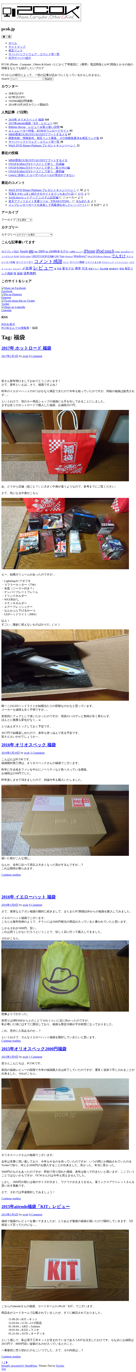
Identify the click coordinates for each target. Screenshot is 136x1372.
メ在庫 (27, 268)
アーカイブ (8, 219)
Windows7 (80, 256)
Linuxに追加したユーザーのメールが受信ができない (41, 175)
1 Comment (35, 1056)
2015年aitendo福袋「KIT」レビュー (30, 123)
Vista (62, 256)
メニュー (17, 269)
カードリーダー (24, 262)
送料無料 (29, 273)
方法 (85, 268)
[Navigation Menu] (9, 37)
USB (56, 256)
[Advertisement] (68, 368)
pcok (25, 356)
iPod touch (105, 250)
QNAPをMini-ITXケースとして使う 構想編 (36, 171)
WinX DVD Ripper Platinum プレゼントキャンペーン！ (42, 145)
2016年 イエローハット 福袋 (28, 897)
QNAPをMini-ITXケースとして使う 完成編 (36, 163)
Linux (117, 251)
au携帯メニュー (76, 252)
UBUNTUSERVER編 (43, 256)
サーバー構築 (77, 262)
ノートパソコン (121, 262)
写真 (59, 268)
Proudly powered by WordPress (19, 1365)
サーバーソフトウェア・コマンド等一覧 (34, 54)
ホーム (12, 43)
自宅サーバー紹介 (19, 57)
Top (3, 1368)
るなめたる (83, 201)
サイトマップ (17, 46)
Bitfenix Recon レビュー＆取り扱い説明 (34, 126)
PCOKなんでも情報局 (15, 327)
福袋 (20, 273)
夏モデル (68, 268)
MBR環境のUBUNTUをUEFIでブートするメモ (37, 134)
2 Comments (37, 752)
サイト (66, 262)
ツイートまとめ (93, 262)
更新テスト (93, 269)
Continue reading (11, 874)
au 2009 (39, 251)
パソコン (8, 269)
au (31, 250)
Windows (69, 256)
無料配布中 (114, 269)
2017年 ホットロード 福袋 (26, 348)
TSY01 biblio (25, 256)
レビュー (43, 268)
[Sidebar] (3, 37)
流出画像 (104, 269)
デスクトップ (108, 262)
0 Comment (35, 356)
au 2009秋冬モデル (57, 251)
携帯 (78, 268)
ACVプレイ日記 (10, 251)
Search (5, 78)
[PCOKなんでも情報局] (41, 19)
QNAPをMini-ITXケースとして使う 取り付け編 (39, 167)
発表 (121, 268)
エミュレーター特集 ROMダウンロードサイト (38, 130)
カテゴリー (8, 234)
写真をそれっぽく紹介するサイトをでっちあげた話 (41, 193)
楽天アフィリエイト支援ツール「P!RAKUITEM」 (40, 201)
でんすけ (119, 256)
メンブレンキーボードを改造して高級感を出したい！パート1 (47, 204)
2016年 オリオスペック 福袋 (26, 119)
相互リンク (15, 50)
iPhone (89, 251)
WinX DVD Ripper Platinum (99, 256)
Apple (24, 251)
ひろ (81, 193)
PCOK (16, 256)
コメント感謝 (48, 261)
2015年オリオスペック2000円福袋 (33, 1048)
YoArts (60, 1365)
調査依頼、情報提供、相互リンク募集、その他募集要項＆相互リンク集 (53, 138)
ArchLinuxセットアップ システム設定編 (33, 197)
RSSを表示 (8, 324)
